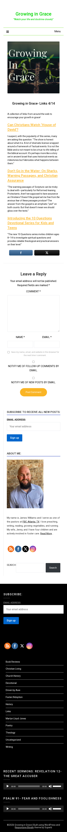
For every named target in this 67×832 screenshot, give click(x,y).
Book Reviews (13, 661)
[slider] (57, 786)
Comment (33, 291)
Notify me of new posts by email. (33, 382)
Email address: (16, 419)
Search (11, 565)
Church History (13, 676)
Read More (46, 533)
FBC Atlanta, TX (31, 521)
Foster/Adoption (14, 697)
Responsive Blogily (24, 827)
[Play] (7, 786)
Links (8, 711)
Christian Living (13, 668)
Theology (10, 732)
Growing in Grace (33, 14)
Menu (57, 31)
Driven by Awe (13, 690)
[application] (33, 786)
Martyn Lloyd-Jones (16, 718)
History (9, 704)
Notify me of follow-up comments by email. (33, 368)
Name (20, 337)
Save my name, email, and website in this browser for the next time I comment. (35, 354)
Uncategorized (13, 739)
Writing (9, 747)
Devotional (11, 683)
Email (47, 337)
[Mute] (50, 786)
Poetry (9, 725)
